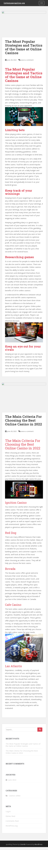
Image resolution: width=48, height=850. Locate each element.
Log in (8, 811)
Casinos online (14, 795)
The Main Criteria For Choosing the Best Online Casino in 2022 (23, 420)
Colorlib (22, 844)
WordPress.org (11, 826)
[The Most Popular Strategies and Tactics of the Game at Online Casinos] (24, 24)
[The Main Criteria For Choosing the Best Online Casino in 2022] (24, 397)
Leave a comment (26, 60)
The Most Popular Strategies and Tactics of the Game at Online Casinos (23, 47)
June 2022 (12, 780)
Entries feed (10, 816)
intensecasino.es (14, 3)
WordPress (38, 844)
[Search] (39, 729)
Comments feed (12, 821)
